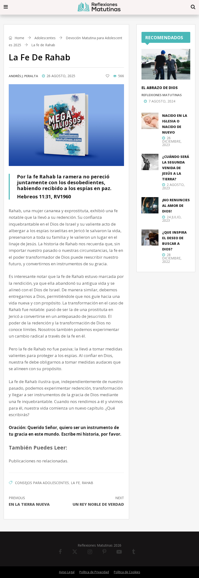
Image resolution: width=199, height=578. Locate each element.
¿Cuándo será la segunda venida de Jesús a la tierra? (175, 167)
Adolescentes (45, 38)
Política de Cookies (127, 572)
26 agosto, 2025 (61, 75)
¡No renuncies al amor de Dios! (176, 205)
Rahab (87, 482)
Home (19, 38)
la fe (75, 482)
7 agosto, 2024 (162, 101)
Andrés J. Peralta (23, 76)
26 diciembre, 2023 (172, 141)
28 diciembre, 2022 (172, 258)
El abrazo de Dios (159, 87)
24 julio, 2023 (172, 219)
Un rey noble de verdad (98, 501)
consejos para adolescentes (42, 482)
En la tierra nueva (29, 501)
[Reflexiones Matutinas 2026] (99, 7)
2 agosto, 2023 (173, 186)
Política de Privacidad (94, 572)
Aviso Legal (67, 572)
